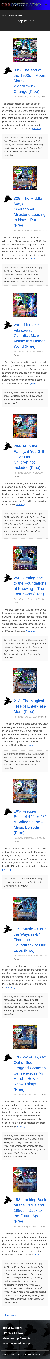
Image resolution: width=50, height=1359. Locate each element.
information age (34, 1146)
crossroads (28, 1142)
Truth (16, 1153)
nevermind (18, 1003)
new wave (29, 1003)
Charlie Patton (23, 1270)
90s (27, 517)
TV (18, 282)
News (29, 278)
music (26, 148)
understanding (31, 1153)
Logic (6, 650)
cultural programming (21, 1277)
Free (30, 137)
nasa (23, 278)
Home (4, 15)
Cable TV (38, 1267)
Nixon (7, 1292)
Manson (29, 144)
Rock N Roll (35, 148)
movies (18, 761)
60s (6, 141)
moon (19, 148)
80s (22, 517)
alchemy (8, 1139)
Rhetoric (34, 650)
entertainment (31, 757)
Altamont (13, 141)
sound (7, 399)
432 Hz (7, 882)
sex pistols (20, 1007)
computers (24, 1274)
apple (30, 1267)
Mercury (8, 1288)
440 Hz (15, 882)
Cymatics (14, 396)
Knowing (8, 1149)
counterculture (21, 520)
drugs (31, 520)
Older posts (9, 1315)
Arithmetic (20, 643)
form (23, 396)
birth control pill (37, 517)
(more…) (36, 128)
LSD (21, 524)
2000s (7, 517)
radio (26, 527)
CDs (13, 1270)
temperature (17, 399)
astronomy (31, 643)
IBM (37, 1285)
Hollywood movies (13, 274)
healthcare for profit (13, 1285)
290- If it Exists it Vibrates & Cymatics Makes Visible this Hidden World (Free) (30, 336)
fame (41, 757)
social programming (13, 1010)
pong (26, 1292)
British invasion (30, 271)
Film (37, 1142)
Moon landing (31, 1149)
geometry (30, 396)
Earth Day (37, 1277)
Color (6, 396)
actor (6, 757)
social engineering (35, 1007)
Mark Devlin (10, 1000)
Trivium (7, 654)
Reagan (34, 1292)
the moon (8, 1153)
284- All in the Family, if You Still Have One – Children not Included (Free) (29, 457)
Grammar (37, 647)
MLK (30, 274)
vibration (28, 399)
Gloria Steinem (30, 1281)
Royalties (8, 764)
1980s (14, 1267)
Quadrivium (23, 650)
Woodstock (18, 151)
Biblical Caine (16, 757)
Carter (7, 1270)
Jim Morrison (18, 144)
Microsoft (17, 1288)
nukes (20, 1292)
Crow (43, 97)
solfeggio (31, 882)
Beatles (22, 141)
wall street (9, 1299)
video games (38, 1295)
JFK (25, 274)
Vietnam (8, 151)
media (36, 524)
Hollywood (9, 761)
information (20, 1146)
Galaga (7, 1281)
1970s (7, 1267)
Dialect (18, 647)
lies (15, 1149)
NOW (13, 1292)
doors (29, 141)
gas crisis (16, 1281)
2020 (6, 271)
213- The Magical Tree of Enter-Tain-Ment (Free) (30, 706)
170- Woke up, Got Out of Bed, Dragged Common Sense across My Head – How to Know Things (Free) (30, 1073)
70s (17, 517)
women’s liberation (21, 531)
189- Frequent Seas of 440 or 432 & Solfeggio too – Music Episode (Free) (30, 822)
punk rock (8, 1007)
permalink (8, 155)
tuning (40, 882)
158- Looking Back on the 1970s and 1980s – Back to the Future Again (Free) (30, 1210)
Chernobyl (37, 1270)
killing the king (11, 524)
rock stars (35, 761)
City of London (11, 1274)
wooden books (19, 654)
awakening (18, 1139)
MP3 (33, 1288)
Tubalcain (19, 764)
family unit (40, 520)
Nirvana (39, 1003)
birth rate (8, 520)
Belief (27, 1139)
